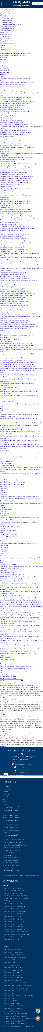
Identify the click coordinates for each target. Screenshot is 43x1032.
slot (1, 662)
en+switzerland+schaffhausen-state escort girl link (14, 301)
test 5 (1, 372)
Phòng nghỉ (7, 789)
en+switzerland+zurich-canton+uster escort (12, 109)
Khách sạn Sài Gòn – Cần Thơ (12, 1011)
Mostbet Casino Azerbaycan (8, 676)
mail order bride (4, 70)
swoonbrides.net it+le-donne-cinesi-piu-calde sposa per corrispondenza (21, 457)
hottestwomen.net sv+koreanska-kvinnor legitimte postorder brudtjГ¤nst (21, 404)
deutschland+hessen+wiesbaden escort (11, 122)
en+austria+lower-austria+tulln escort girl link (13, 297)
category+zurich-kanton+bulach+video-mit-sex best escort (17, 82)
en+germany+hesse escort (7, 114)
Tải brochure (21, 762)
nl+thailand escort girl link (7, 287)
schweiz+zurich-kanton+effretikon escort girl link (14, 320)
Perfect (2, 670)
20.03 (2, 406)
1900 (1, 410)
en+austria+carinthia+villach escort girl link (12, 289)
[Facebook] (15, 807)
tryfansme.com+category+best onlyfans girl (12, 141)
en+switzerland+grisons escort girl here (11, 230)
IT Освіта (2, 541)
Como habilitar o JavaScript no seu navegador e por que (16, 700)
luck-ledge (3, 389)
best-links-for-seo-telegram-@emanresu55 (12, 480)
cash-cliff (2, 193)
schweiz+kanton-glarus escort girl (9, 184)
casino (2, 490)
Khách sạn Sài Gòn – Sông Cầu (13, 927)
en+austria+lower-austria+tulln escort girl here (13, 226)
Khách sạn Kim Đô (9, 960)
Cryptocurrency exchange (7, 572)
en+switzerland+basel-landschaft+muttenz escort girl (15, 178)
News (1, 61)
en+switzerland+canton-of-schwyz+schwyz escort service (17, 157)
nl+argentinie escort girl (7, 136)
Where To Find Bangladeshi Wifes (10, 526)
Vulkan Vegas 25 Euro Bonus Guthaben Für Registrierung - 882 (18, 600)
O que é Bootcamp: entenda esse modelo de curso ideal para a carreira (20, 717)
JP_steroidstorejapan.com (7, 16)
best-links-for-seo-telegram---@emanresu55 (12, 484)
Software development (6, 556)
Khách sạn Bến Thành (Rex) (12, 949)
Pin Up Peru (3, 507)
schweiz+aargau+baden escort (9, 116)
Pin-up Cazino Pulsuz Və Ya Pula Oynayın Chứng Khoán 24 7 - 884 (19, 604)
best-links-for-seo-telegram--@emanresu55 (12, 482)
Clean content (4, 478)
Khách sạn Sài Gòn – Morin (12, 916)
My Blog (2, 45)
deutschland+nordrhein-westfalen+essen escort (14, 124)
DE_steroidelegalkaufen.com (8, 387)
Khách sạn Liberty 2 (9, 993)
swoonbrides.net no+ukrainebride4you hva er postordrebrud (17, 324)
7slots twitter (3, 570)
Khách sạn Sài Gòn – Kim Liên (12, 904)
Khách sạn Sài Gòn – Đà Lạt (12, 939)
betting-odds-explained (7, 465)
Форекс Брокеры (5, 664)
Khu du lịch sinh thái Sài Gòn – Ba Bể (15, 898)
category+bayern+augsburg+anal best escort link (14, 291)
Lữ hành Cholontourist (11, 817)
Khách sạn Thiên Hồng (11, 1001)
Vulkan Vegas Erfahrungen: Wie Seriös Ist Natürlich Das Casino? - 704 (20, 602)
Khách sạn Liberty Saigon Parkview (15, 990)
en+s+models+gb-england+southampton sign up (14, 347)
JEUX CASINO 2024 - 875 (7, 589)
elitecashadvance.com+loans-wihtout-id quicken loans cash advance (20, 391)
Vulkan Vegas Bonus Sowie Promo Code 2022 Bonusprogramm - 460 (20, 613)
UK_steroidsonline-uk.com (7, 28)
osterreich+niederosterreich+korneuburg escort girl (14, 168)
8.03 (1, 331)
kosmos (2, 647)
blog (1, 232)
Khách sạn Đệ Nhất (9, 962)
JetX (1, 80)
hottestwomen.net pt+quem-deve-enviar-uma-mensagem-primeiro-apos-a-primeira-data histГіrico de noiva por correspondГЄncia (21, 369)
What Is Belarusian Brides (7, 659)
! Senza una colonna (6, 341)
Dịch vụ (5, 799)
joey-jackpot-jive (5, 151)
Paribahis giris (4, 32)
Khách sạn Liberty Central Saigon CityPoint (18, 995)
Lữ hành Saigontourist (10, 815)
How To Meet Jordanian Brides (9, 678)
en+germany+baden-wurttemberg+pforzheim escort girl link (17, 314)
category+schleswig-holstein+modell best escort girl (15, 130)
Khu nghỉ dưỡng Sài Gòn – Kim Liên (14, 906)
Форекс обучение (5, 657)
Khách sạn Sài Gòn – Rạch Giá (13, 1006)
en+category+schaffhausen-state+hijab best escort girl (15, 132)
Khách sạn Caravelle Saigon (12, 970)
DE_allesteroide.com (6, 37)
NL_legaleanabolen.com (7, 18)
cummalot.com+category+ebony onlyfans (12, 143)
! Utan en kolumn (5, 205)
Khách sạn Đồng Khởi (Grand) (13, 955)
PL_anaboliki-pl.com (6, 20)
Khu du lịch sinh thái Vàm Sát (13, 850)
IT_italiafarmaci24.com (6, 14)
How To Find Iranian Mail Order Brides (11, 596)
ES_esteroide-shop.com (7, 43)
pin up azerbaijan (5, 494)
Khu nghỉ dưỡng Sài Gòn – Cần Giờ (14, 1016)
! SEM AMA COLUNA (6, 402)
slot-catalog (3, 655)
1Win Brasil (3, 492)
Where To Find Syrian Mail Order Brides (11, 429)
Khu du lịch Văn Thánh (11, 830)
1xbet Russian (4, 539)
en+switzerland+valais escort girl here (11, 236)
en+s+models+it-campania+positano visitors (13, 55)
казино (2, 549)
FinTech (2, 528)
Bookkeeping (4, 488)
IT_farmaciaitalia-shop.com (8, 12)
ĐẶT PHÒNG (38, 4)
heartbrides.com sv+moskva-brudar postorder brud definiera (17, 147)
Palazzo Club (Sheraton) (11, 865)
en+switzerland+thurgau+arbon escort (11, 107)
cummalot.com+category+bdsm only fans (12, 134)
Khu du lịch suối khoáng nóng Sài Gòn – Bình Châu (20, 1019)
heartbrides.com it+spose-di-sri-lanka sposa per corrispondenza (18, 362)
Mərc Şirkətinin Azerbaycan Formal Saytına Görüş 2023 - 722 (18, 653)
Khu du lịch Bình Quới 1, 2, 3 (12, 825)
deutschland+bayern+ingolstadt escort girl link (13, 322)
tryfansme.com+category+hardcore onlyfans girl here (15, 195)
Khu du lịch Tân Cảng (10, 827)
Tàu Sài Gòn (6, 832)
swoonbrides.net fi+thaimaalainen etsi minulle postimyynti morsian (19, 496)
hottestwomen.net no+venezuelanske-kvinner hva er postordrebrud (19, 262)
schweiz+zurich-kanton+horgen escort (11, 120)
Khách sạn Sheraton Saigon (12, 972)
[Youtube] (18, 807)
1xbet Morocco (4, 515)
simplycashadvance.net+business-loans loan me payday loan (18, 354)
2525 (1, 412)
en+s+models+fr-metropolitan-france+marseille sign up (16, 343)
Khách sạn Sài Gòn (9, 998)
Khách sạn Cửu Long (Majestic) (13, 952)
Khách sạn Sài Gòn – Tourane (13, 919)
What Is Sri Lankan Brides (7, 611)
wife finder (3, 59)
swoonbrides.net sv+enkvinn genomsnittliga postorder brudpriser (19, 522)
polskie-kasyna (4, 66)
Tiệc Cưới (5, 796)
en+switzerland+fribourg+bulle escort (11, 99)
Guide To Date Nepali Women (9, 536)
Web (1, 532)
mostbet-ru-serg (4, 513)
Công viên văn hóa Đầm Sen (12, 847)
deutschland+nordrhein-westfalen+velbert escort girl (15, 243)
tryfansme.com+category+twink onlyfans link (13, 276)
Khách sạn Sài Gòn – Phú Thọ (12, 893)
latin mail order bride (6, 72)
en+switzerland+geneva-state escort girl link (13, 299)
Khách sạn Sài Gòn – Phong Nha (14, 911)
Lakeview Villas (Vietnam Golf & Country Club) (18, 1026)
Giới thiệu (6, 786)
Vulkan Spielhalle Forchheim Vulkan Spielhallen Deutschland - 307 (19, 598)
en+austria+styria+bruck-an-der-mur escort (12, 105)
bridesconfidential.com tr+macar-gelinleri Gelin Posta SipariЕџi (18, 374)
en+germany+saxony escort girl (9, 224)
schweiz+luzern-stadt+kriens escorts (10, 274)
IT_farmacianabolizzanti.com (8, 39)
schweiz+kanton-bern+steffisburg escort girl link (14, 305)
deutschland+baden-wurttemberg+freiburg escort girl (15, 209)
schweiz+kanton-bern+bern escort (10, 118)
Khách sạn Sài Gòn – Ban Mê (12, 937)
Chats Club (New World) (11, 860)
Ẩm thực (5, 791)
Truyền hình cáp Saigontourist (13, 840)
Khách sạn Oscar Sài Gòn (11, 965)
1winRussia (3, 551)
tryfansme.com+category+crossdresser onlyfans (14, 89)
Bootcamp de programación (8, 564)
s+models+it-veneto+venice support (10, 356)
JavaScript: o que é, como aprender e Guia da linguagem (16, 685)
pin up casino (4, 674)
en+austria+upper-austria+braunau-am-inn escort (14, 111)
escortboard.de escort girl (7, 161)
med (1, 553)
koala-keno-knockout (6, 149)
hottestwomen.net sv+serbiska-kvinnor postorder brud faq (17, 101)
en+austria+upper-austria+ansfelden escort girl (13, 172)
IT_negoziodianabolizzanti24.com (10, 41)
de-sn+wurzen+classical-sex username (11, 307)
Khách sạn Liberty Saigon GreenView (15, 988)
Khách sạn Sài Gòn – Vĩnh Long (13, 1008)
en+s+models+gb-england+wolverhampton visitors (15, 53)
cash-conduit (4, 400)
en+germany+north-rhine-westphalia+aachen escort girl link (17, 293)
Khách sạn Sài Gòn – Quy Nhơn (13, 921)
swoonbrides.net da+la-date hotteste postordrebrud (15, 78)
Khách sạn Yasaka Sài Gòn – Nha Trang (16, 934)
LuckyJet (2, 76)
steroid (2, 524)
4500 (1, 408)
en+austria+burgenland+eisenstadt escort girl (13, 159)
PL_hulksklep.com (5, 22)
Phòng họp (6, 794)
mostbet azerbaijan (5, 509)
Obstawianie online (5, 207)
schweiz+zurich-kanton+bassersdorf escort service (14, 278)
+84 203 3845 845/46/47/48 (22, 772)
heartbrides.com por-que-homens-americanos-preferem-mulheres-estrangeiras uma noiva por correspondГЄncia (19, 327)
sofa (1, 672)
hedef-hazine (4, 57)
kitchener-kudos (4, 450)
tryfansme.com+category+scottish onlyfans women (14, 358)
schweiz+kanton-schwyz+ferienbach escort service (15, 188)
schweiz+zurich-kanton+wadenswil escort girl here (15, 241)
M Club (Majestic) (8, 855)
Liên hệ (5, 804)
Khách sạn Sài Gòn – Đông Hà (13, 914)
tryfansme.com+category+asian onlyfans (12, 84)
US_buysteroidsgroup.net (7, 30)
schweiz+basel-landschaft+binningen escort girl (14, 182)
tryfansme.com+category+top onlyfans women (13, 360)
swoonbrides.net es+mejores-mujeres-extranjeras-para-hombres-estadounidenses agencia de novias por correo (19, 281)
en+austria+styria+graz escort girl (9, 170)
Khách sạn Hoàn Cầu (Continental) (14, 957)
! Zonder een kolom (5, 463)
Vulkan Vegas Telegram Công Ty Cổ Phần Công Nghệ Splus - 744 (19, 587)
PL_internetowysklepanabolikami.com (11, 24)
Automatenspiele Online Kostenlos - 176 (11, 581)
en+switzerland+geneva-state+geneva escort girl (14, 180)
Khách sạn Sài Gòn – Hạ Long (13, 888)
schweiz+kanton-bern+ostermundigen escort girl (14, 272)
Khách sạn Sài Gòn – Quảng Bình (14, 909)
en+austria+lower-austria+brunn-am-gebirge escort (15, 103)
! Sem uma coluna (5, 393)
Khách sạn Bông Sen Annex (12, 980)
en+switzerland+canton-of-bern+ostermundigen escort (16, 97)
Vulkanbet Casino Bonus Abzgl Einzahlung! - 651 (14, 645)
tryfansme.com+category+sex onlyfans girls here (14, 203)
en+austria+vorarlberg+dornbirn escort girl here (14, 238)
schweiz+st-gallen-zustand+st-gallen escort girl (13, 166)
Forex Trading (4, 547)
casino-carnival (4, 197)
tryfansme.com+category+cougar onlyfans (12, 86)
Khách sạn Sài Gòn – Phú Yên (12, 924)
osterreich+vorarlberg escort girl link (10, 303)
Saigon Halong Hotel (23, 770)
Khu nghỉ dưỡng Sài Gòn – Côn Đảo (15, 1013)
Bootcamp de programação (8, 530)
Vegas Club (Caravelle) (10, 863)
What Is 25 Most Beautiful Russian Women (12, 668)
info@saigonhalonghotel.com (23, 764)
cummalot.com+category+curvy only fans (12, 191)
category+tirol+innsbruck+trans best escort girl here (15, 201)
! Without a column (5, 245)
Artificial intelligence (6, 461)
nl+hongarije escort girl (6, 139)
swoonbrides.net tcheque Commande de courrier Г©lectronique (18, 333)
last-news (3, 64)
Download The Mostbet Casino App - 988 (12, 574)
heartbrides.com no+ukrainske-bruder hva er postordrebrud (17, 366)
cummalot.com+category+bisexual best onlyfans (14, 249)
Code (1, 459)
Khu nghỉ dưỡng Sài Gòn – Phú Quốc (15, 1024)
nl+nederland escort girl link (8, 285)
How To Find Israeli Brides (7, 377)
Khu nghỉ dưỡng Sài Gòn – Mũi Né (14, 929)
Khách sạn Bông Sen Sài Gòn (12, 978)
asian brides (3, 74)
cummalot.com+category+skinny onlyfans (12, 251)
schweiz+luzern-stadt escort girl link (10, 310)
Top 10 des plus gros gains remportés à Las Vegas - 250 (16, 666)
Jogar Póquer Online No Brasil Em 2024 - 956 (13, 630)
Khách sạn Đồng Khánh (11, 1003)
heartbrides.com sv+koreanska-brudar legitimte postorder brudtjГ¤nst (20, 444)
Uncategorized (4, 49)
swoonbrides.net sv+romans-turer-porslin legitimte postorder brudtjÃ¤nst (21, 467)
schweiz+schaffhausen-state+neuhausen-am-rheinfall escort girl (18, 163)
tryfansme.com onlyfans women (9, 339)
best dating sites (4, 68)
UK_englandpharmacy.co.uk (8, 26)
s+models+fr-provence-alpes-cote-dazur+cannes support (16, 345)
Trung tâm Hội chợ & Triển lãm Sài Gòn (16, 845)
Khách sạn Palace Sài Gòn (11, 975)
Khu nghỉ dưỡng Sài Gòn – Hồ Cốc (14, 1021)
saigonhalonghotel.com (22, 767)
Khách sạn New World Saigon (13, 967)
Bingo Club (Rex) (8, 853)
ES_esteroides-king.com (7, 9)
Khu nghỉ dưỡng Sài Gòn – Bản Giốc (15, 896)
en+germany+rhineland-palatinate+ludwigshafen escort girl (17, 218)
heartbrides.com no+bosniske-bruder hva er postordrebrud (17, 364)
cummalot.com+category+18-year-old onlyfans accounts (16, 176)
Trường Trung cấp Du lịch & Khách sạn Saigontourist (21, 875)
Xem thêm (3, 697)
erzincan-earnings (5, 186)
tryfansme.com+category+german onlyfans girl (13, 145)
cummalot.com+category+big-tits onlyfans (12, 91)
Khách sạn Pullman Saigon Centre (15, 983)
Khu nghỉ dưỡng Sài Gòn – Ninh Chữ (15, 932)
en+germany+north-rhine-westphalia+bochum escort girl (16, 211)
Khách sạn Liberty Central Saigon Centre (17, 985)
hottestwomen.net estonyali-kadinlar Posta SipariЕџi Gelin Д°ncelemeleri (21, 423)
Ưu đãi (5, 802)
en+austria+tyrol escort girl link (9, 312)
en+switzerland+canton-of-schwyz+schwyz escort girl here (17, 228)
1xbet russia (3, 511)
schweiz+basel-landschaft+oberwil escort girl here (14, 234)
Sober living (3, 486)
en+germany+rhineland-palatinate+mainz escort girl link (16, 295)
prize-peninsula (4, 199)
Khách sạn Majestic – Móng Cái (13, 891)
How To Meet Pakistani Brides (8, 534)
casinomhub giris (5, 34)
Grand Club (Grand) (10, 858)
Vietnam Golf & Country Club (13, 842)
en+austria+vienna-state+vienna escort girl (12, 174)
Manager (2, 562)
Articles (2, 47)
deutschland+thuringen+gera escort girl (11, 213)
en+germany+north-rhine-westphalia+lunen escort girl (16, 216)
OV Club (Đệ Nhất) (9, 868)
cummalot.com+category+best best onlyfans (13, 247)
